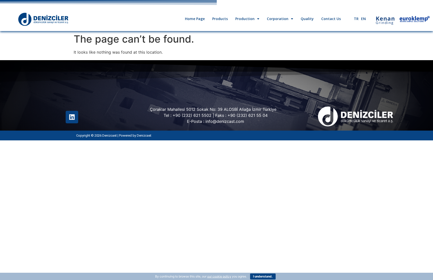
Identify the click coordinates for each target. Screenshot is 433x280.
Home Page (195, 18)
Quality (307, 18)
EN (363, 19)
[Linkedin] (72, 117)
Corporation (277, 18)
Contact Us (331, 18)
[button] (247, 18)
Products (220, 18)
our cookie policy (219, 276)
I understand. (263, 276)
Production (245, 18)
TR (356, 19)
